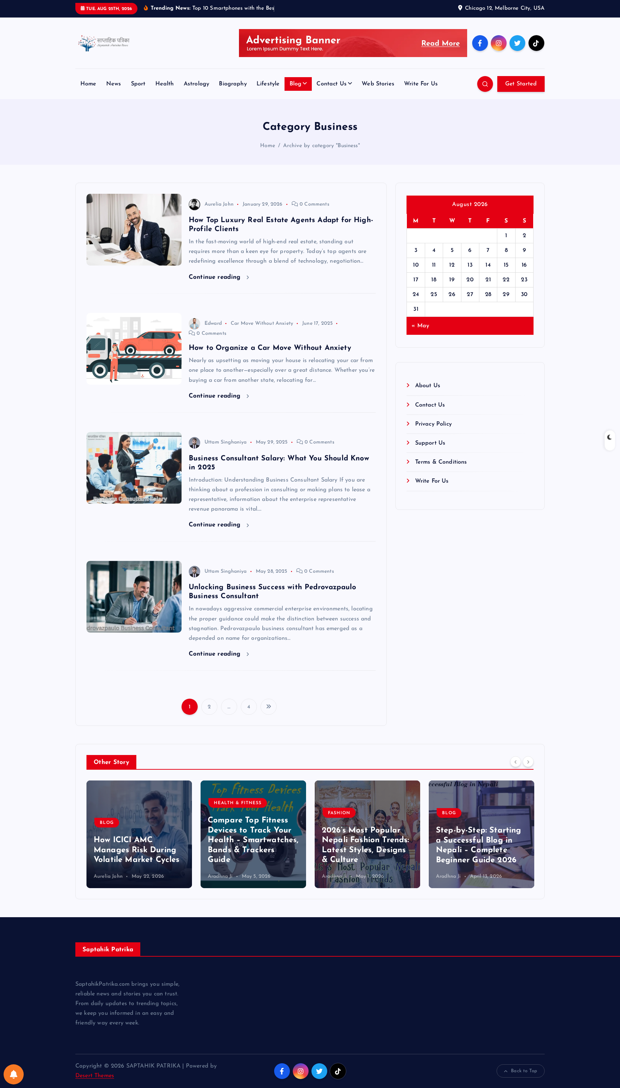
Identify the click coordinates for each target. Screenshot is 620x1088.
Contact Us (331, 84)
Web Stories (378, 84)
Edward (213, 323)
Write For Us (421, 84)
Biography (232, 84)
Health (164, 84)
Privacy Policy (433, 424)
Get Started (521, 84)
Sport (138, 84)
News (113, 84)
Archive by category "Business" (321, 146)
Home (88, 84)
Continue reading (216, 277)
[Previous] (515, 761)
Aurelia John (219, 204)
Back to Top (524, 1071)
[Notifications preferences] (14, 1074)
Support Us (430, 443)
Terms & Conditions (441, 462)
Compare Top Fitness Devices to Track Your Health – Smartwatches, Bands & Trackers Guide (253, 840)
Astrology (196, 84)
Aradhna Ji (220, 876)
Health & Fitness (238, 803)
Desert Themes (94, 1076)
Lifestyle (268, 84)
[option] (139, 834)
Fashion (339, 813)
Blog (296, 84)
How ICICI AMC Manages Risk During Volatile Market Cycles (137, 850)
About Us (427, 386)
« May (420, 326)
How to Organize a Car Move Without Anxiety (270, 348)
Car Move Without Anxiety (262, 323)
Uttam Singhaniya (226, 442)
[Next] (528, 761)
